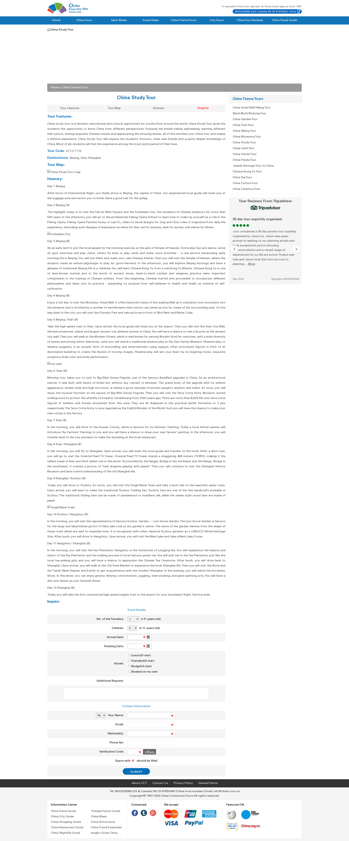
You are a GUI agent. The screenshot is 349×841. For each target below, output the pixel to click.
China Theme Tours (183, 20)
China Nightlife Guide (65, 833)
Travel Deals (150, 20)
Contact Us (160, 783)
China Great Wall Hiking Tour (252, 107)
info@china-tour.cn (227, 791)
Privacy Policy (183, 783)
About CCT (139, 783)
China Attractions (103, 822)
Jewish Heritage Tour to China (253, 165)
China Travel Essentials (106, 827)
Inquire (203, 108)
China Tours (84, 20)
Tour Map (114, 108)
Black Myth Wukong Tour (249, 113)
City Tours (217, 20)
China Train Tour (243, 125)
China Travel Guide (284, 20)
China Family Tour (245, 154)
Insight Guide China (104, 833)
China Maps (99, 816)
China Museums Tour (247, 136)
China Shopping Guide (66, 822)
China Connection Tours (177, 795)
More (251, 264)
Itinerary (158, 108)
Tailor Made (119, 20)
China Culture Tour (245, 183)
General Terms (208, 783)
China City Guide (62, 816)
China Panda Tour (244, 160)
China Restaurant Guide (67, 827)
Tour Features (69, 108)
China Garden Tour (245, 119)
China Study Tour (244, 142)
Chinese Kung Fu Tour (247, 171)
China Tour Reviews (250, 20)
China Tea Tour (242, 177)
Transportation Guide (105, 811)
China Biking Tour (244, 131)
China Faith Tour (243, 148)
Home (56, 20)
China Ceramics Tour (246, 189)
